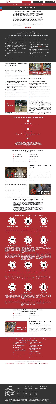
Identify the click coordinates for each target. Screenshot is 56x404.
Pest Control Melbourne (10, 363)
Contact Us (41, 4)
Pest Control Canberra (33, 363)
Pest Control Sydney (21, 363)
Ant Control (18, 388)
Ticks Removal (36, 391)
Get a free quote (28, 27)
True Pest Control (40, 24)
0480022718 (38, 1)
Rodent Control (19, 391)
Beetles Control (25, 388)
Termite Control (31, 391)
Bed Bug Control (25, 393)
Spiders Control (25, 391)
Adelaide (33, 4)
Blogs (37, 4)
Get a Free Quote (51, 1)
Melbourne (18, 4)
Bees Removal (30, 388)
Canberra (29, 4)
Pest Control (18, 393)
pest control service (41, 46)
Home (14, 4)
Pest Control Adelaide (44, 363)
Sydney (22, 4)
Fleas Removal (36, 388)
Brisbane (25, 4)
